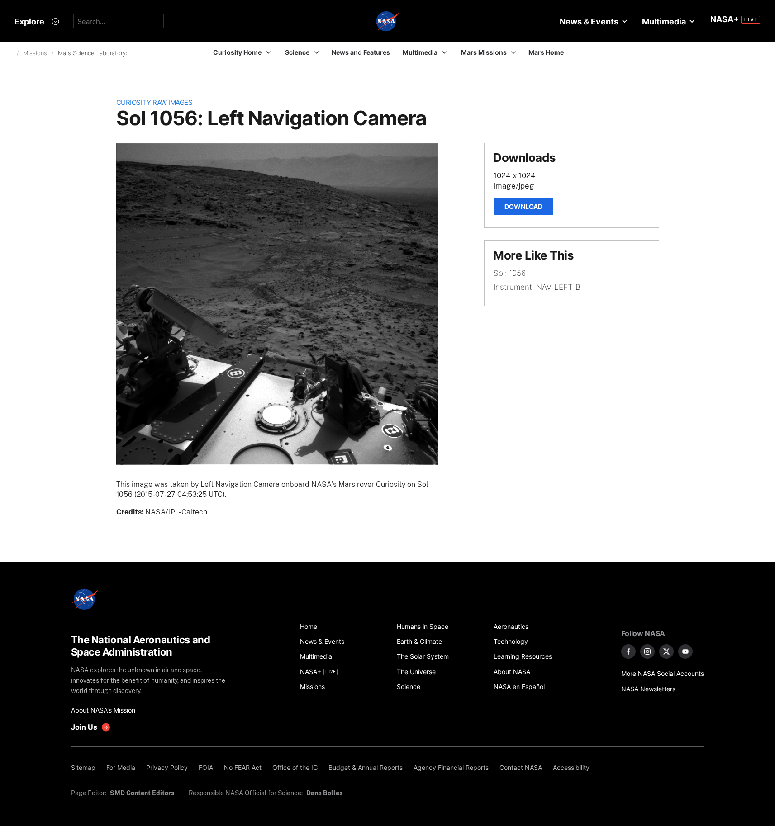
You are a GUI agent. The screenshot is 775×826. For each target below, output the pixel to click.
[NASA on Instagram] (647, 651)
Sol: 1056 (510, 273)
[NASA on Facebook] (628, 651)
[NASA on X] (666, 651)
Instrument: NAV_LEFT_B (537, 287)
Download (523, 206)
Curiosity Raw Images (154, 102)
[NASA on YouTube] (685, 651)
